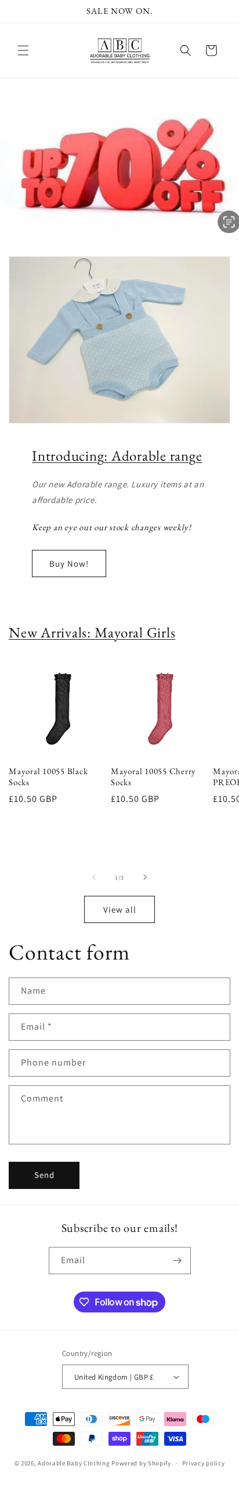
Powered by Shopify (141, 1463)
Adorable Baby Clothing (74, 1463)
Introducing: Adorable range (117, 455)
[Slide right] (145, 877)
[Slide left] (94, 877)
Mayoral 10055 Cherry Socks (153, 776)
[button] (23, 50)
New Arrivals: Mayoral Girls (92, 632)
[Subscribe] (177, 1260)
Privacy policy (203, 1463)
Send (44, 1174)
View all (119, 909)
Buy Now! (69, 563)
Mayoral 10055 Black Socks (48, 776)
